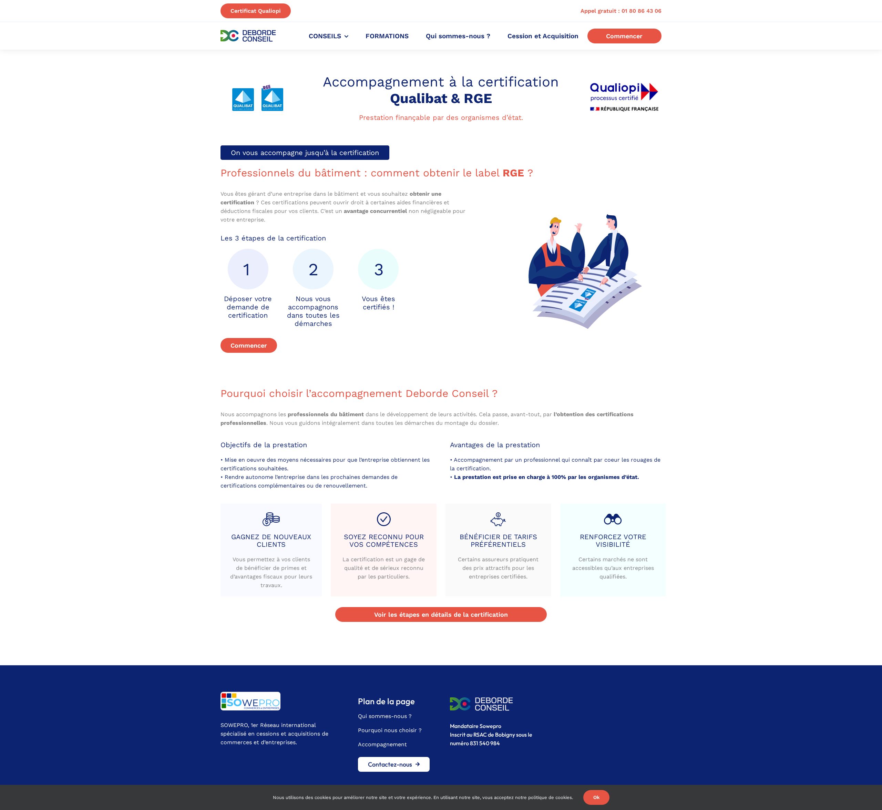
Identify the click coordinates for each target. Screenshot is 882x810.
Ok (596, 797)
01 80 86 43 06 (642, 11)
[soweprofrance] (250, 694)
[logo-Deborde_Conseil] (248, 32)
